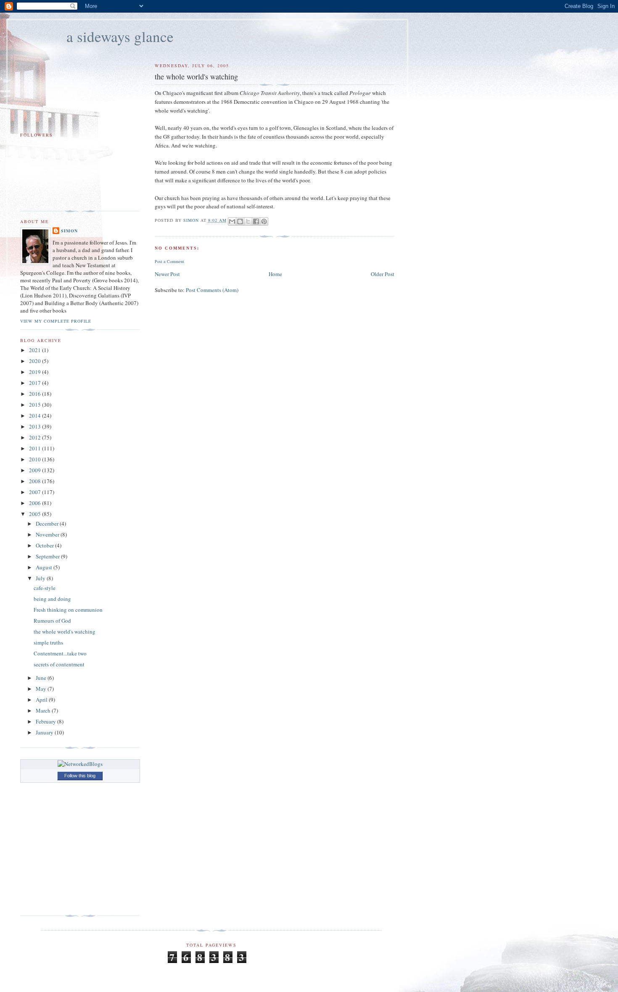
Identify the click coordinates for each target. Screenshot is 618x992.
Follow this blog (79, 775)
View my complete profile (55, 321)
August (44, 567)
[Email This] (232, 221)
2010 (35, 459)
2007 (35, 492)
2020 (35, 361)
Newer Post (167, 274)
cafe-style (44, 588)
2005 (35, 514)
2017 (35, 383)
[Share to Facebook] (256, 221)
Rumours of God (52, 620)
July (41, 578)
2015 (35, 404)
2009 (35, 470)
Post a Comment (169, 261)
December (48, 523)
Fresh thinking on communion (68, 609)
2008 (35, 481)
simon (69, 231)
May (42, 688)
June (42, 678)
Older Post (382, 274)
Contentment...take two (60, 653)
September (48, 556)
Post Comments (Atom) (212, 290)
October (45, 545)
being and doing (52, 599)
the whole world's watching (64, 631)
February (46, 721)
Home (275, 274)
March (44, 710)
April (42, 699)
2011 (35, 448)
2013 (35, 426)
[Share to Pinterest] (264, 221)
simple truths (48, 642)
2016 (35, 393)
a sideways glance (120, 36)
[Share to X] (248, 221)
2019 (35, 372)
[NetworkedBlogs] (80, 764)
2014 (35, 415)
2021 (35, 350)
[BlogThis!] (240, 221)
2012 (35, 437)
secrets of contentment (59, 664)
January (45, 732)
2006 (35, 503)
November (48, 534)
